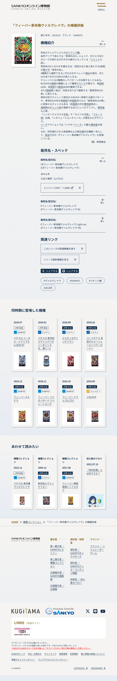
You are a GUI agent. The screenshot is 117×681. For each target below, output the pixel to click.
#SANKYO (75, 280)
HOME (14, 522)
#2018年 (48, 288)
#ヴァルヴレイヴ (52, 280)
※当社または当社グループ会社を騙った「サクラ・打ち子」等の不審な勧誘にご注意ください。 (51, 648)
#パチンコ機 (95, 280)
